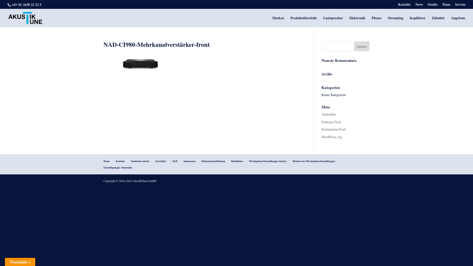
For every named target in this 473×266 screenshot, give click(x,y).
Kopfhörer (417, 18)
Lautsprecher (333, 18)
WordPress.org (331, 136)
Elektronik (357, 18)
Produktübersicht (303, 18)
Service (460, 5)
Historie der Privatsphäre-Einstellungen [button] (314, 161)
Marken (278, 18)
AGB (174, 161)
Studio (433, 5)
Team (446, 5)
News (419, 5)
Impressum (189, 161)
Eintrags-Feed (331, 121)
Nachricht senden (140, 161)
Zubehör (438, 18)
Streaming (395, 18)
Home (106, 161)
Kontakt (404, 5)
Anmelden (328, 114)
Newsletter (160, 161)
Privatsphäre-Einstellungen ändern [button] (268, 161)
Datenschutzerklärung (213, 161)
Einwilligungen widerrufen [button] (117, 167)
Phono (376, 18)
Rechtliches (237, 161)
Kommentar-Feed (333, 129)
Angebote (458, 18)
